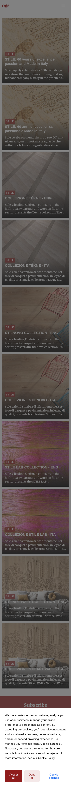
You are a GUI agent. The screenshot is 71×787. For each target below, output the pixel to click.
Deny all (32, 776)
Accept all (13, 776)
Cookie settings (54, 776)
